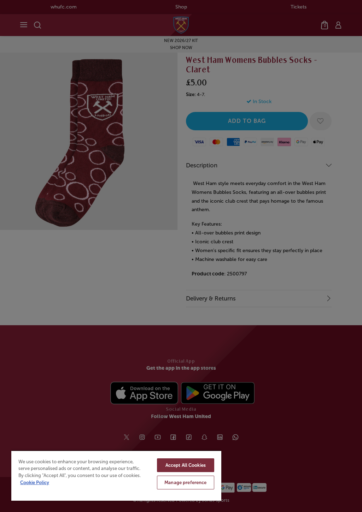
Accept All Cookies (185, 465)
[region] (116, 475)
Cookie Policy (34, 482)
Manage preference (185, 482)
